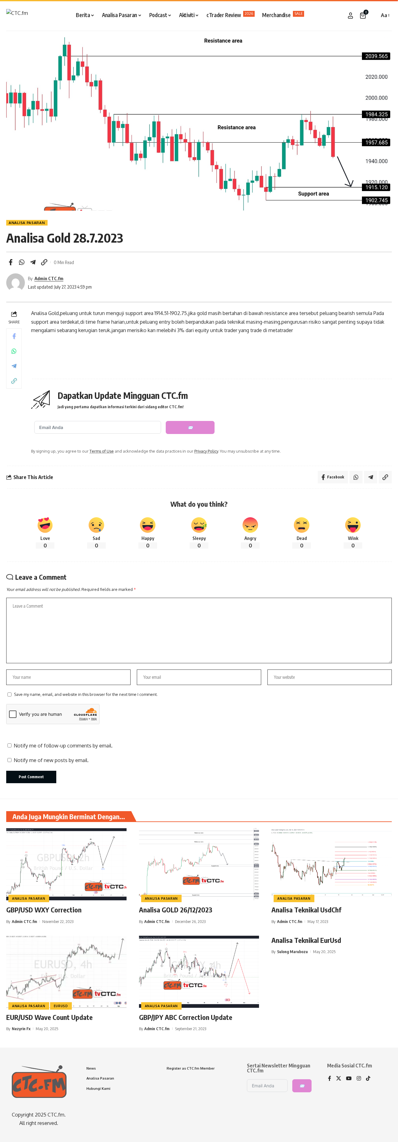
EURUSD (61, 1006)
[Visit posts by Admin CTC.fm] (15, 282)
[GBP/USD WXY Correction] (66, 864)
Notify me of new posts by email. (51, 760)
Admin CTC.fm (49, 278)
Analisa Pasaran (27, 222)
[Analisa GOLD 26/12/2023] (199, 864)
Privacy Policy (206, 451)
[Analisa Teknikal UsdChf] (331, 864)
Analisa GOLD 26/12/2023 (175, 909)
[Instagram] (359, 1078)
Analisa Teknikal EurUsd (306, 940)
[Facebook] (329, 1078)
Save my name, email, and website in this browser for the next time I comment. (86, 694)
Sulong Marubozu (292, 951)
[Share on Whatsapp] (21, 262)
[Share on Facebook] (10, 262)
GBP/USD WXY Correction (43, 909)
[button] (373, 15)
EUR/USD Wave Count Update (49, 1017)
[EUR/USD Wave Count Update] (66, 972)
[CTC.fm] (17, 15)
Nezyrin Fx (21, 1028)
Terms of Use (102, 451)
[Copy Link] (44, 262)
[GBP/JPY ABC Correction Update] (199, 972)
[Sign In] (350, 15)
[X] (338, 1078)
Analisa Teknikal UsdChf (306, 909)
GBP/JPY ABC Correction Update (185, 1017)
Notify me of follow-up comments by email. (63, 745)
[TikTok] (368, 1078)
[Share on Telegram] (33, 262)
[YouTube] (349, 1078)
